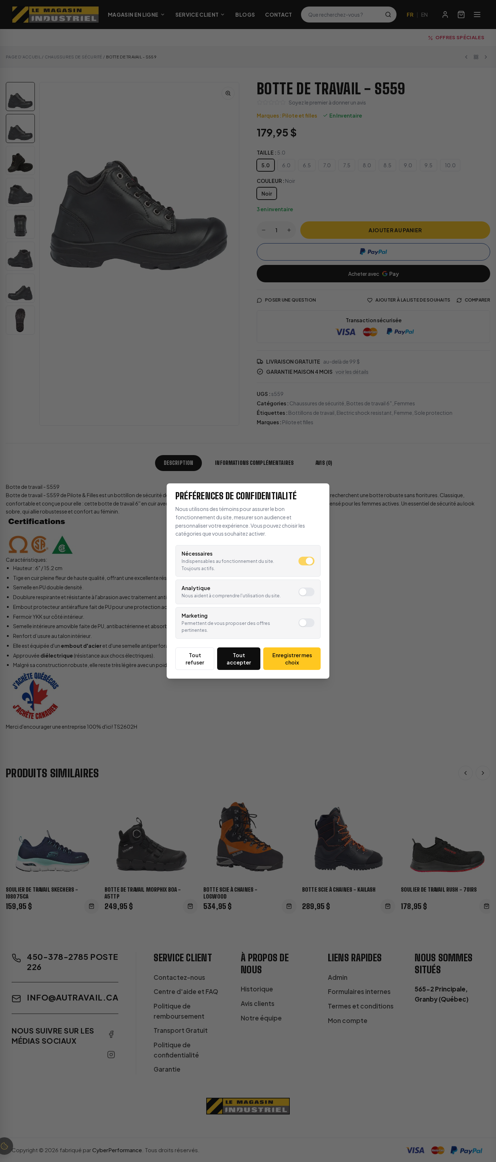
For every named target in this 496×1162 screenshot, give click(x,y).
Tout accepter (239, 659)
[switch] (306, 561)
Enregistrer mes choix (292, 659)
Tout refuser (195, 659)
